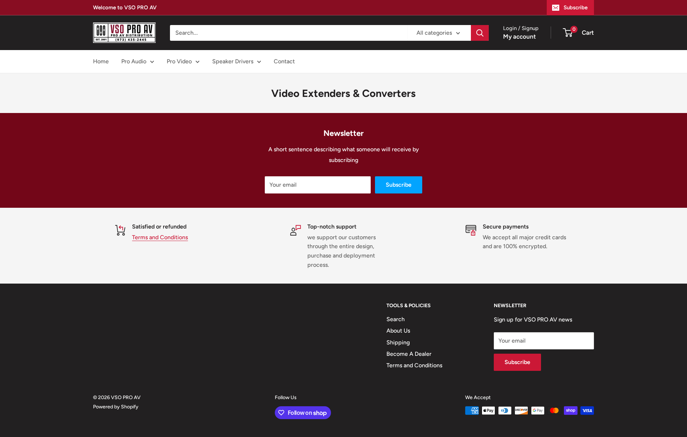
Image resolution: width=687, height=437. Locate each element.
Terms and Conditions (160, 237)
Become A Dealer (409, 353)
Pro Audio (133, 61)
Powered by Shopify (115, 407)
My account (519, 36)
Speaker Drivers (232, 61)
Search (395, 319)
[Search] (480, 33)
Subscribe (576, 7)
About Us (398, 330)
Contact (284, 61)
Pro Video (179, 61)
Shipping (398, 342)
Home (101, 61)
